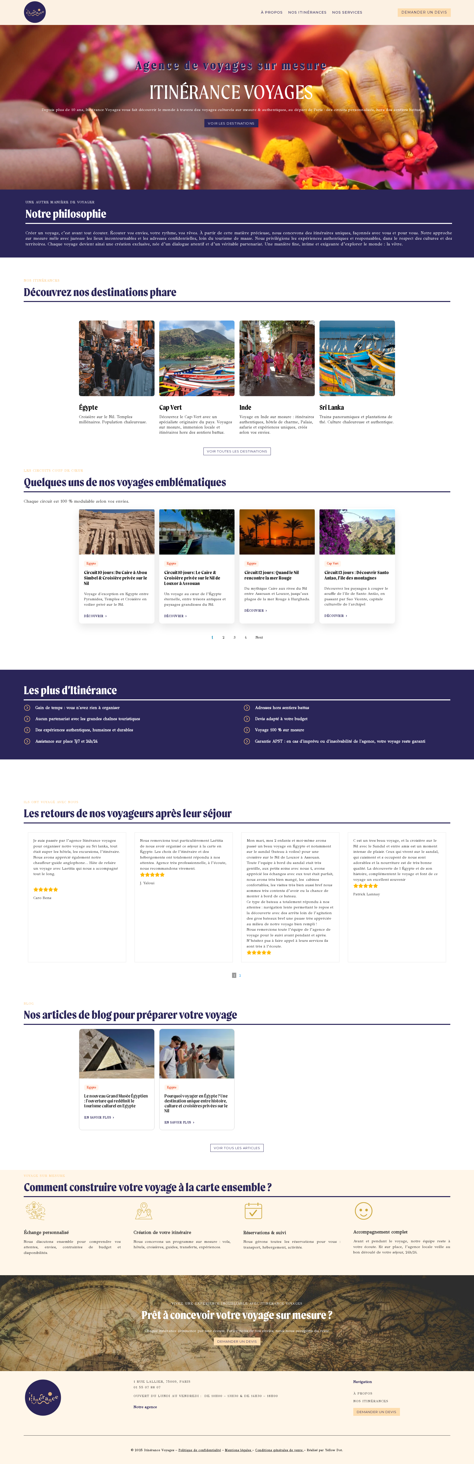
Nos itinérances (307, 12)
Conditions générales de (274, 1450)
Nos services (347, 12)
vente (299, 1450)
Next (259, 637)
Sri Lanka (331, 407)
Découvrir (93, 616)
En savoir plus (97, 1117)
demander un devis (237, 1341)
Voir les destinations (231, 123)
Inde (245, 407)
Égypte (88, 407)
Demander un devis (424, 12)
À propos (272, 12)
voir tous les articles (237, 1148)
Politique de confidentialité (199, 1450)
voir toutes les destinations (237, 451)
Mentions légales (238, 1450)
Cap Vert (170, 407)
